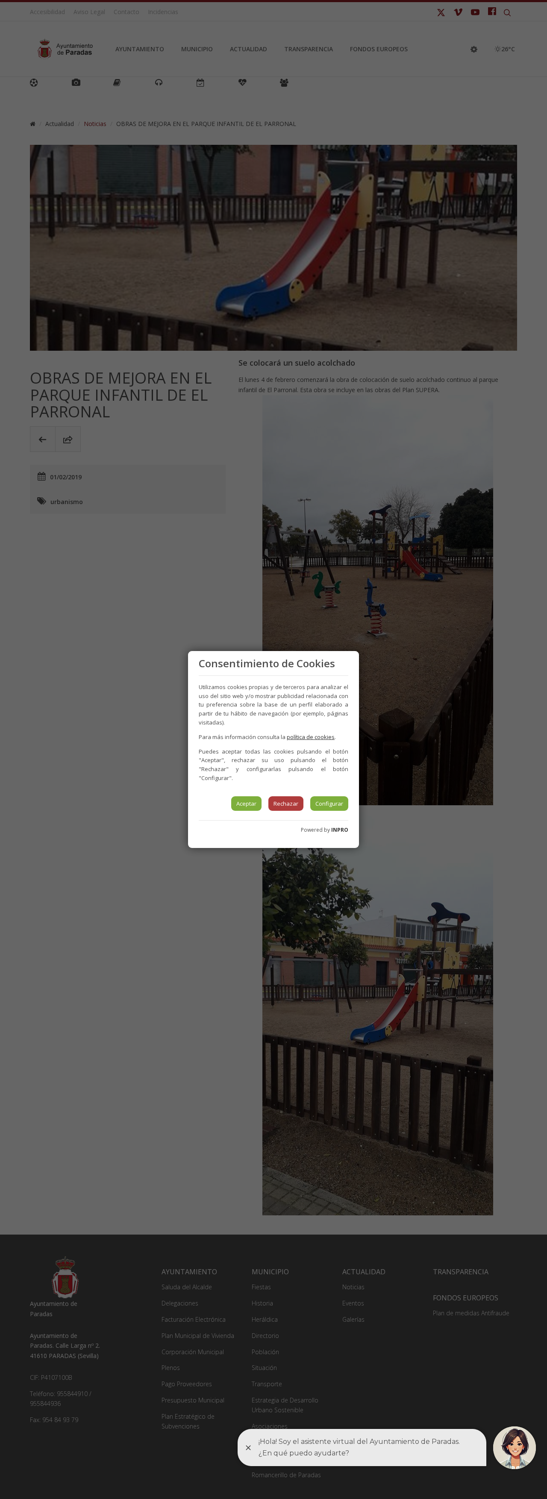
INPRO (339, 829)
